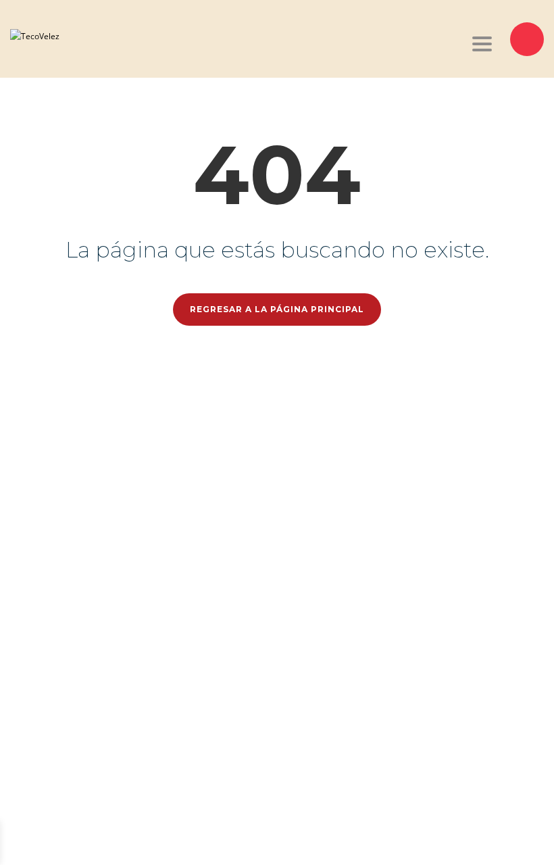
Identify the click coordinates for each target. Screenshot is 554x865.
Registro (64, 842)
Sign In (93, 842)
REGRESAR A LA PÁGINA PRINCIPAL (277, 309)
